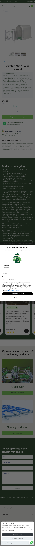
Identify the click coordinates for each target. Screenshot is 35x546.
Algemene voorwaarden (16, 543)
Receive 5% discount (17, 293)
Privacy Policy (10, 290)
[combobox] (4, 279)
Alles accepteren (17, 534)
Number (4, 276)
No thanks (17, 297)
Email (4, 271)
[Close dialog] (33, 246)
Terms (17, 290)
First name (5, 265)
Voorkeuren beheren (17, 538)
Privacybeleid (5, 543)
